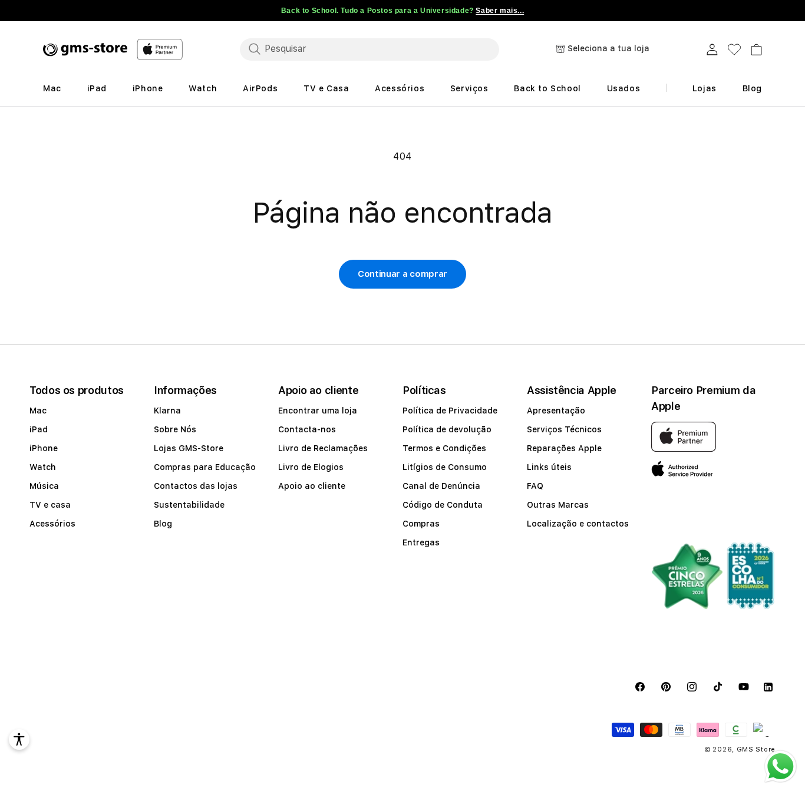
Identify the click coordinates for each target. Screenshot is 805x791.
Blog (163, 523)
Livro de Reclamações (323, 448)
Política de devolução (446, 429)
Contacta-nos (307, 429)
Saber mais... (500, 10)
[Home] (85, 49)
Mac (38, 410)
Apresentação (556, 410)
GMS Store (756, 749)
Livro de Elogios (311, 467)
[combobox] (369, 48)
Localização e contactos (578, 523)
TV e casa (50, 504)
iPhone (43, 448)
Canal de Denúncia (441, 486)
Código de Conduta (442, 504)
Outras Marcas (558, 504)
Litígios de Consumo (444, 467)
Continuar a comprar (402, 274)
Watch (42, 467)
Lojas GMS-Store (188, 448)
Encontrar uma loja (317, 410)
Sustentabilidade (189, 504)
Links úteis (549, 467)
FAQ (535, 486)
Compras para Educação (205, 467)
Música (44, 486)
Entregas (421, 542)
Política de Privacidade (449, 410)
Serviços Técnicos (564, 429)
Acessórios (52, 523)
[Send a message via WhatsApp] (780, 766)
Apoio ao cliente (311, 486)
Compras (421, 523)
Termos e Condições (444, 448)
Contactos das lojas (195, 486)
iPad (38, 429)
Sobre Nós (175, 429)
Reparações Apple (564, 448)
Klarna (167, 410)
